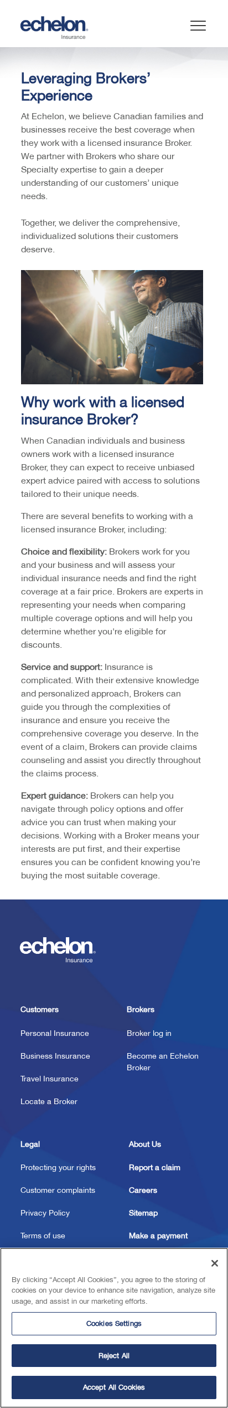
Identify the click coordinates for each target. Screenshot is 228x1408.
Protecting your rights (58, 1167)
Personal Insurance (54, 1033)
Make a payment (158, 1235)
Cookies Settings (114, 1323)
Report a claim (154, 1167)
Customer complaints (57, 1190)
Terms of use (42, 1235)
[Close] (215, 1263)
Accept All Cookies (114, 1387)
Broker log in (149, 1033)
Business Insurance (55, 1055)
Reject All (114, 1355)
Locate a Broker (48, 1101)
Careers (143, 1190)
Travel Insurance (49, 1078)
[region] (114, 1328)
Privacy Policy (45, 1212)
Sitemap (143, 1212)
